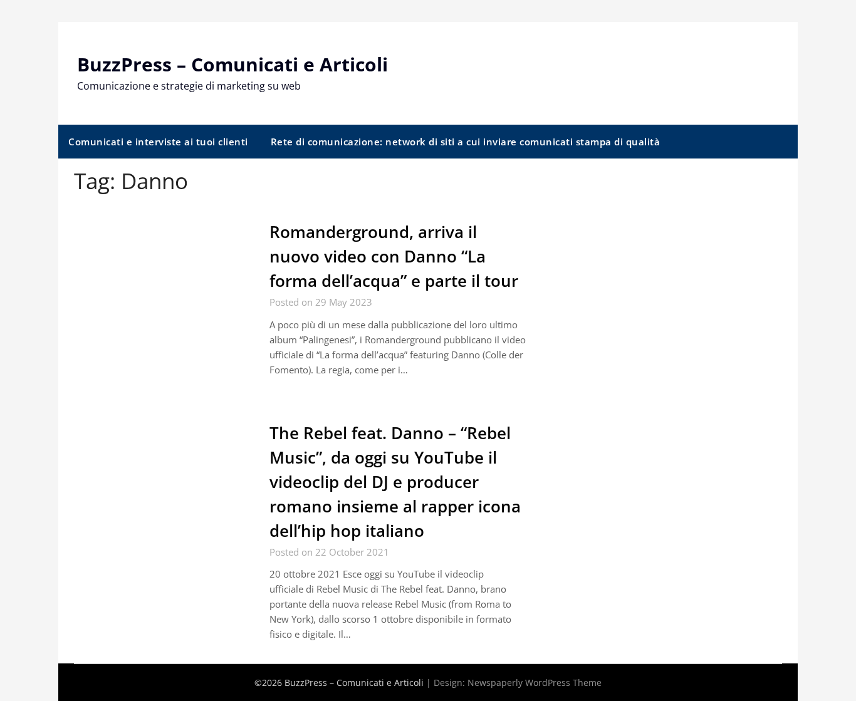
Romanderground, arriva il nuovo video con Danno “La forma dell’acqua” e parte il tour (393, 256)
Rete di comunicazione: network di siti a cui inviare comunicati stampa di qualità (465, 141)
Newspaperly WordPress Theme (534, 682)
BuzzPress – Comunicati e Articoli (232, 64)
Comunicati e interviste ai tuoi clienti (158, 141)
